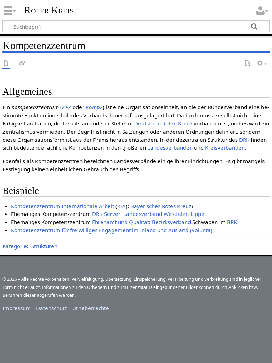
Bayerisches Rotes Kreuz (160, 206)
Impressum (16, 308)
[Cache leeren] (247, 64)
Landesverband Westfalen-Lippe (163, 213)
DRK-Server (106, 213)
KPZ (66, 107)
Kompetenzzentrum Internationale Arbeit (62, 206)
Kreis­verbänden (225, 147)
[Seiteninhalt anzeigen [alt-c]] (6, 64)
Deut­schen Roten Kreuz (163, 123)
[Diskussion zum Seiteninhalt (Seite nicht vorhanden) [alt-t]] (22, 64)
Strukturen (44, 246)
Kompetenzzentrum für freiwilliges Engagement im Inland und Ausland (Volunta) (111, 230)
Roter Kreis (49, 10)
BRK (232, 221)
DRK (244, 139)
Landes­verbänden (170, 147)
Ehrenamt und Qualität (120, 221)
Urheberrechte (90, 308)
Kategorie (14, 246)
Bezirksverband (171, 221)
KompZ (94, 107)
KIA (121, 206)
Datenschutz (51, 308)
